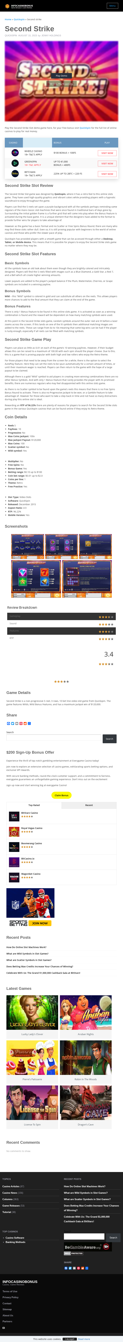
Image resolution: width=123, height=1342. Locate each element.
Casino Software (15, 1237)
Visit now (107, 153)
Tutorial (6, 1212)
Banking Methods (15, 1242)
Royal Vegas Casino (31, 828)
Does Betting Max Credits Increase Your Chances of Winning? (39, 966)
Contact (7, 1303)
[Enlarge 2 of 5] (73, 538)
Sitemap (7, 1309)
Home (8, 19)
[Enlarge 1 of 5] (39, 538)
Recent (89, 805)
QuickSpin (85, 127)
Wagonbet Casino (31, 873)
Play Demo (61, 75)
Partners (7, 1321)
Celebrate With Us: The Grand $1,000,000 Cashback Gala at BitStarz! (43, 972)
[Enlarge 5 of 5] (107, 564)
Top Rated (34, 805)
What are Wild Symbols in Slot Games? (27, 953)
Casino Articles (10, 1186)
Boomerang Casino (31, 843)
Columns (7, 1199)
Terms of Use (10, 1291)
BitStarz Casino (29, 812)
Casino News (9, 1192)
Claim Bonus (61, 795)
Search (10, 732)
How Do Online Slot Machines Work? (26, 947)
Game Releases (11, 1205)
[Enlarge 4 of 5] (56, 564)
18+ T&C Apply (33, 164)
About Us (8, 1315)
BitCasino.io (27, 858)
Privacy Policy (10, 1297)
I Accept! (69, 1339)
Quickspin (19, 19)
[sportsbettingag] (30, 907)
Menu (112, 5)
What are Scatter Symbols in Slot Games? (28, 960)
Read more (84, 1339)
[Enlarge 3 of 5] (107, 538)
